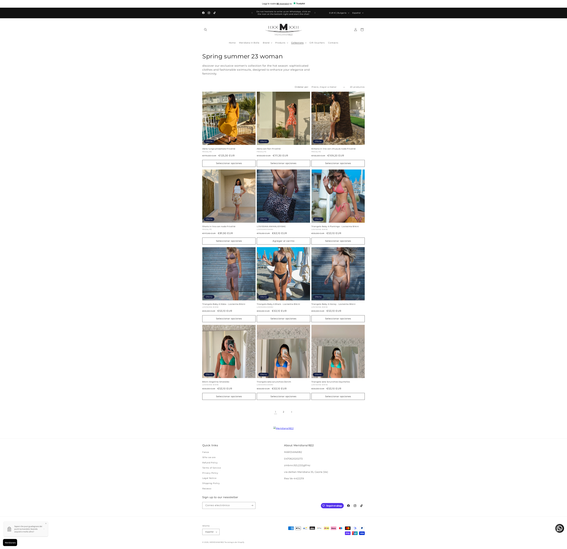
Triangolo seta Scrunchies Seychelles (330, 382)
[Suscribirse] (252, 505)
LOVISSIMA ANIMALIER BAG (271, 226)
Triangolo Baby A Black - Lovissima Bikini (278, 304)
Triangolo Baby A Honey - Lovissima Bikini (333, 304)
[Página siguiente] (291, 412)
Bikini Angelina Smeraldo (215, 382)
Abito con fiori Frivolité (269, 149)
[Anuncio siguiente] (315, 13)
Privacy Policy (210, 473)
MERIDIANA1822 (217, 542)
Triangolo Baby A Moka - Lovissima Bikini (223, 304)
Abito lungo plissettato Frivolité (218, 149)
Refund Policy (210, 462)
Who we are (209, 457)
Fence (205, 452)
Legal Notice (209, 478)
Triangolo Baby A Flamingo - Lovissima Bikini (335, 226)
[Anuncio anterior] (252, 13)
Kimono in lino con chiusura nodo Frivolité (333, 149)
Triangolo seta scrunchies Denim (274, 382)
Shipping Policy (211, 483)
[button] (205, 29)
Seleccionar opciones (229, 163)
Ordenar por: (302, 87)
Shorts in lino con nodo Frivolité (219, 226)
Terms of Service (211, 467)
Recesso (206, 488)
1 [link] (275, 411)
